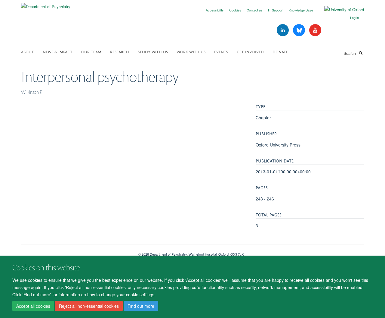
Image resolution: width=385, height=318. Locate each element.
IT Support (275, 10)
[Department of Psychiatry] (45, 4)
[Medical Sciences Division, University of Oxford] (75, 251)
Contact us (255, 10)
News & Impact (57, 51)
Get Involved (250, 51)
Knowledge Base (301, 10)
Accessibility (215, 10)
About (27, 51)
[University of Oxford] (339, 9)
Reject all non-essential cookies (89, 306)
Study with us (153, 51)
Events (221, 51)
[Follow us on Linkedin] (283, 30)
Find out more (141, 306)
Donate (280, 51)
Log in (354, 17)
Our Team (91, 51)
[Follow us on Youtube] (315, 30)
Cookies (235, 10)
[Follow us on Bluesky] (299, 30)
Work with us (191, 51)
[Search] (360, 52)
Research (119, 51)
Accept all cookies (33, 306)
